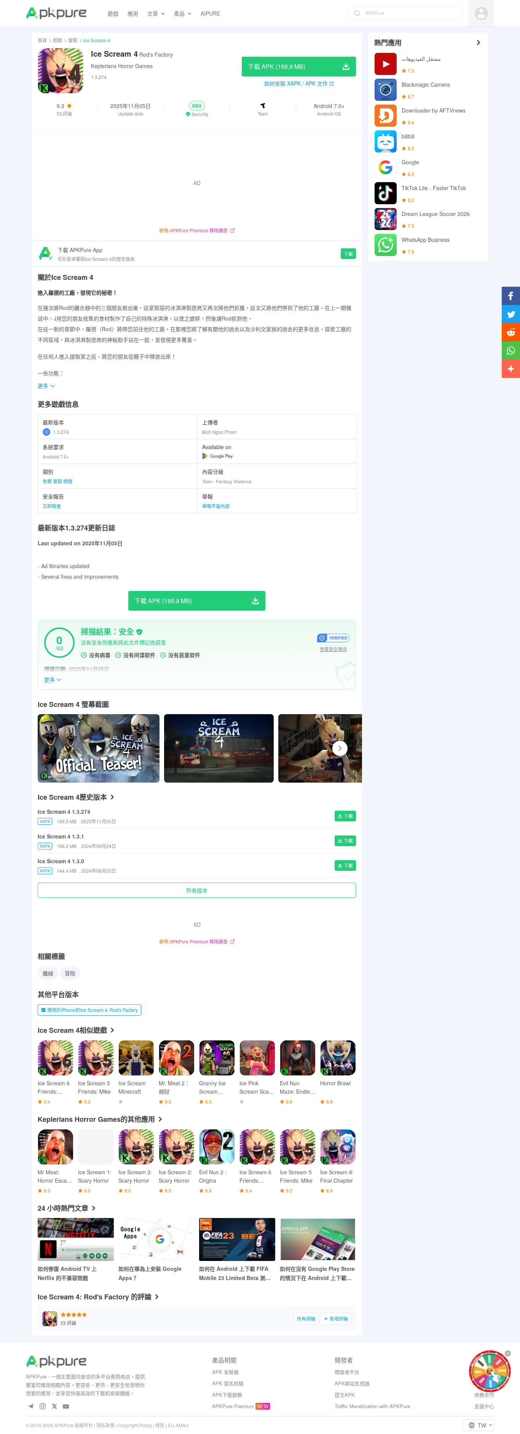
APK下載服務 (227, 1394)
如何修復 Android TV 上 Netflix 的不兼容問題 (67, 1273)
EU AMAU (178, 1425)
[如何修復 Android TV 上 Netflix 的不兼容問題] (76, 1239)
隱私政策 (105, 1425)
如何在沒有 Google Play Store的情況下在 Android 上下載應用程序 (317, 1273)
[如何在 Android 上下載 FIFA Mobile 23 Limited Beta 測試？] (237, 1239)
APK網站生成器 (352, 1383)
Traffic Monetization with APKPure (372, 1406)
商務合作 (484, 1394)
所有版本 (196, 890)
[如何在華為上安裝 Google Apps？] (156, 1239)
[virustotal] (139, 632)
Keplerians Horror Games (122, 66)
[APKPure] (56, 13)
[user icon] (481, 13)
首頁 (42, 40)
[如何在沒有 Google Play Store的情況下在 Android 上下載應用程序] (318, 1239)
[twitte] (54, 1407)
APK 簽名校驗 (228, 1383)
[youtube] (66, 1407)
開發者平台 (347, 1371)
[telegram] (30, 1407)
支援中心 (484, 1406)
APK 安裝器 (225, 1371)
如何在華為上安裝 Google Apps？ (150, 1273)
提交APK (345, 1394)
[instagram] (42, 1407)
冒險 (72, 40)
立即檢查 (52, 506)
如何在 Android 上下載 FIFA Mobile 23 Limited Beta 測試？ (233, 1273)
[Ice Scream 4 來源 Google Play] (217, 456)
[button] (197, 109)
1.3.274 (61, 432)
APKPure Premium (233, 1406)
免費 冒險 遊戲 (57, 481)
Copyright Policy (135, 1425)
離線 (48, 973)
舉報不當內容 (216, 506)
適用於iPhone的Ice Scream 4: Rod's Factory (92, 1010)
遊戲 (57, 40)
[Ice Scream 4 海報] (219, 748)
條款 (159, 1425)
